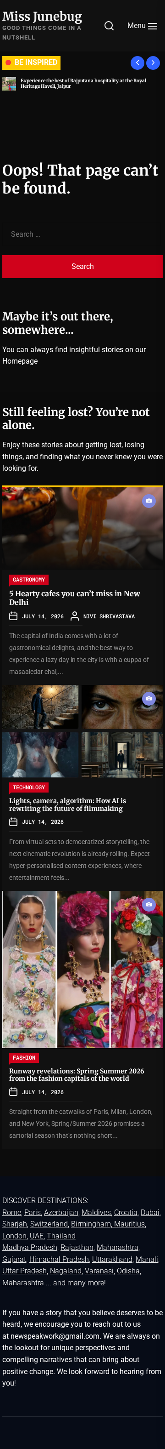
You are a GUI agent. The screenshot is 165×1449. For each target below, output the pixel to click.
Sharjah (14, 1224)
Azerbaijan (61, 1212)
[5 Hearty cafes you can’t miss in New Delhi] (82, 528)
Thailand (61, 1236)
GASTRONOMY (29, 579)
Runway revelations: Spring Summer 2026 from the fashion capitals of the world (76, 1075)
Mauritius (129, 1224)
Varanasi (99, 1270)
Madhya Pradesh (29, 1247)
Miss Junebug (42, 16)
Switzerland (49, 1224)
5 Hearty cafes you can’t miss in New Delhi (74, 598)
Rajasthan (77, 1247)
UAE (37, 1236)
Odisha (128, 1270)
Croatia (126, 1212)
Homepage (20, 361)
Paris (32, 1212)
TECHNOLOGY (29, 787)
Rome (11, 1212)
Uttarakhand (112, 1259)
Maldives (96, 1212)
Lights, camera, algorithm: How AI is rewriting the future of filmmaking (67, 805)
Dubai (150, 1212)
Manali (147, 1259)
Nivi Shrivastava (109, 616)
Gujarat (14, 1259)
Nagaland (66, 1270)
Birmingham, (92, 1224)
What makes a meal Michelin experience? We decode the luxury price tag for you (95, 83)
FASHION (24, 1057)
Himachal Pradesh (59, 1259)
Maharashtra (117, 1247)
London (14, 1236)
